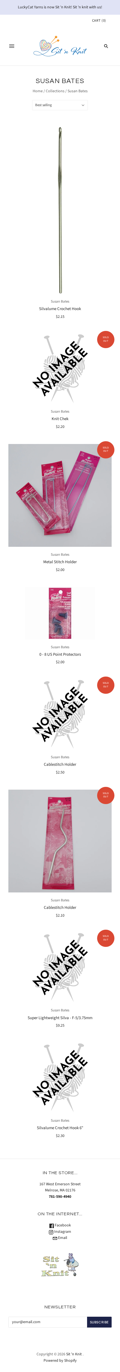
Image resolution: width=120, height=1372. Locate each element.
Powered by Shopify (60, 1360)
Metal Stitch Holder (60, 562)
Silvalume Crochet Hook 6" (60, 1128)
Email (62, 1238)
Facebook (62, 1225)
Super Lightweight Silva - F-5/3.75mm (60, 1018)
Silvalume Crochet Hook (60, 309)
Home (38, 91)
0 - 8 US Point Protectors (60, 654)
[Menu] (11, 46)
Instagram (62, 1231)
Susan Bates (60, 301)
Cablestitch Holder (60, 764)
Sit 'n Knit (74, 1354)
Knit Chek (60, 419)
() (99, 20)
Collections (55, 91)
